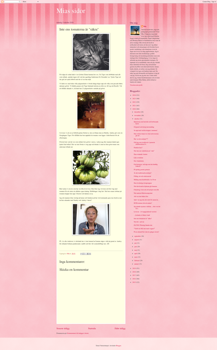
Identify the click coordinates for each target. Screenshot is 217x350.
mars (136, 257)
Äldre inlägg (119, 328)
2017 (134, 275)
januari (136, 264)
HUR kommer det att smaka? (143, 203)
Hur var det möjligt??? (141, 139)
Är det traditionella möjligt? (142, 173)
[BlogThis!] (83, 254)
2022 (134, 102)
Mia (145, 26)
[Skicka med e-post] (81, 254)
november (137, 115)
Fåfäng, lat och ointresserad (142, 176)
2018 (134, 272)
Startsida (92, 328)
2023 (134, 98)
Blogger (118, 345)
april (136, 253)
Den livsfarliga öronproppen (143, 183)
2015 (134, 282)
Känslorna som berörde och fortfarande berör (146, 123)
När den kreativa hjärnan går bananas (145, 186)
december (137, 112)
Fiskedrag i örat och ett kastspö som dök (146, 190)
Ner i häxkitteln (139, 161)
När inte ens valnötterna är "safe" (144, 151)
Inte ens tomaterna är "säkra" (143, 218)
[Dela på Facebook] (88, 254)
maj (135, 250)
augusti (136, 240)
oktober (137, 119)
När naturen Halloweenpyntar (143, 193)
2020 (134, 109)
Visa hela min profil (136, 85)
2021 (134, 105)
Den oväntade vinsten (140, 154)
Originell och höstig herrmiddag (144, 127)
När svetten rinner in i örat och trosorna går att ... (146, 135)
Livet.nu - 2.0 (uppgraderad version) (145, 212)
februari (137, 260)
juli (135, 243)
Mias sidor (71, 10)
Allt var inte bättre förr (141, 196)
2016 (134, 279)
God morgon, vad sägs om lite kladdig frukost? (146, 165)
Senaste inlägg (63, 328)
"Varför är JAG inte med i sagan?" (144, 228)
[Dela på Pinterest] (90, 254)
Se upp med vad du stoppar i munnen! (145, 130)
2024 (134, 95)
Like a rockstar (138, 158)
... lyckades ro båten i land (142, 215)
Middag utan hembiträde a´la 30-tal (145, 180)
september (137, 236)
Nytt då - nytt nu (139, 222)
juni (135, 246)
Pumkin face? (138, 147)
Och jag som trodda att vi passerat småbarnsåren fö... (144, 143)
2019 (134, 268)
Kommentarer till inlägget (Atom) (78, 333)
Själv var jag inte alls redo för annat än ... (146, 200)
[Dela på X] (86, 254)
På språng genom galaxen (142, 169)
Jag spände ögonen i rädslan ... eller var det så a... (147, 207)
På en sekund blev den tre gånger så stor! (146, 232)
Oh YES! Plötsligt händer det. (143, 225)
